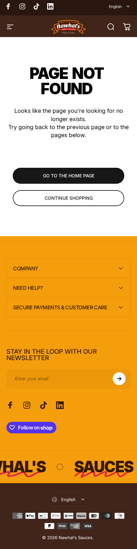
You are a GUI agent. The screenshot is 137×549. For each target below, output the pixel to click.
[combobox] (120, 6)
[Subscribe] (119, 378)
